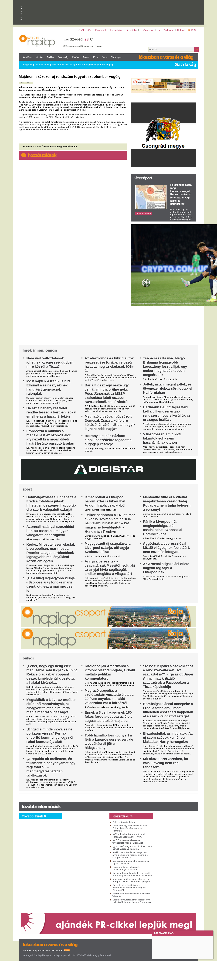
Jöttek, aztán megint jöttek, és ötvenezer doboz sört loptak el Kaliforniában (167, 388)
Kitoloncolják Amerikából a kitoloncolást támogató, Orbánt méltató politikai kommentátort (110, 672)
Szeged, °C (81, 39)
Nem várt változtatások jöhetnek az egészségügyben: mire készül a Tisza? (50, 362)
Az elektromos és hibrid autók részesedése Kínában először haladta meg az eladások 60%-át (109, 364)
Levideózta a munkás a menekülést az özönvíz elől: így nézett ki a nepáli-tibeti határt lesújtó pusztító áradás (50, 437)
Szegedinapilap (30, 64)
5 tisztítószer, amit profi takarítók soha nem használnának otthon (162, 438)
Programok (100, 30)
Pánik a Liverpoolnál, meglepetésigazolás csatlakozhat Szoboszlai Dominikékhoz (162, 528)
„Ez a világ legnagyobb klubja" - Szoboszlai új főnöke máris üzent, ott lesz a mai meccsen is (51, 584)
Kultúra (75, 57)
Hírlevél (181, 30)
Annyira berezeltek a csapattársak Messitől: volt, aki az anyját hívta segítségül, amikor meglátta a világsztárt (110, 567)
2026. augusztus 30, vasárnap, (82, 46)
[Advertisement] (85, 848)
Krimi (95, 57)
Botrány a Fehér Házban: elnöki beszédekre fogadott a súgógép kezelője (108, 440)
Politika (50, 57)
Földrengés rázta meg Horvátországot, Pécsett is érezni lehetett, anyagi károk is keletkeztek (181, 194)
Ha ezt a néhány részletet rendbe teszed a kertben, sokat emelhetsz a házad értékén (51, 412)
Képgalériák (116, 30)
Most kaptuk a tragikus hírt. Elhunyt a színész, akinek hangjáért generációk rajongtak (48, 387)
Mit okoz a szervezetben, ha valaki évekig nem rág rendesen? (165, 763)
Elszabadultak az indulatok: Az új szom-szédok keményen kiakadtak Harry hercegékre (168, 737)
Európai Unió (146, 30)
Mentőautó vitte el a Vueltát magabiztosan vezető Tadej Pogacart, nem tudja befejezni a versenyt (167, 503)
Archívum (168, 30)
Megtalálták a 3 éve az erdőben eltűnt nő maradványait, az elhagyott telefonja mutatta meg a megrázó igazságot (51, 706)
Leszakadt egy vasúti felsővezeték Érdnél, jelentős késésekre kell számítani (129, 828)
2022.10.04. (26, 83)
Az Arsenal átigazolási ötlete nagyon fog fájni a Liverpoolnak (166, 568)
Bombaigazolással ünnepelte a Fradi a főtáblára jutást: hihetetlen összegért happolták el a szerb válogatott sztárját (51, 503)
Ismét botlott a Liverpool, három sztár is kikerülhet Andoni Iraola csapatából (105, 501)
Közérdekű (131, 30)
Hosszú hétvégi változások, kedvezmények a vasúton (126, 868)
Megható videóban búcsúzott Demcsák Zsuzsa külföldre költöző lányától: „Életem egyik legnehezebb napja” (110, 422)
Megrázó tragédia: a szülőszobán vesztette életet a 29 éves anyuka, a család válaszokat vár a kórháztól (109, 696)
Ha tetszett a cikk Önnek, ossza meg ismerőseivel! (50, 146)
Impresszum (29, 950)
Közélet (39, 57)
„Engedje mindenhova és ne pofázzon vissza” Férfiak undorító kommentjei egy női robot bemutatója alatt (49, 735)
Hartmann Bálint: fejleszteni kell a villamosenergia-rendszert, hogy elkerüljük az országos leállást (166, 413)
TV (158, 30)
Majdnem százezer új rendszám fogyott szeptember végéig (83, 64)
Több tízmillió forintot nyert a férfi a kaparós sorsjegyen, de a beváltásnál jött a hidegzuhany (109, 741)
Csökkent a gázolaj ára (124, 822)
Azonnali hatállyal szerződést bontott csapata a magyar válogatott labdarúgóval (50, 531)
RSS (193, 30)
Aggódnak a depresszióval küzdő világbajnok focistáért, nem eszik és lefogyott (166, 548)
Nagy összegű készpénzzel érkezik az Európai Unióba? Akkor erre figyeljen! (131, 880)
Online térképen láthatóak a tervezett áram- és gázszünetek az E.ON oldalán (132, 874)
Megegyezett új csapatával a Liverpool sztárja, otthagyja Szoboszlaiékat (107, 548)
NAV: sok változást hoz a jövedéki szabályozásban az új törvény (129, 835)
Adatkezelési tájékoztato (49, 950)
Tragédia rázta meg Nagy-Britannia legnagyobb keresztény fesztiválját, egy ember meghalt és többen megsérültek (165, 366)
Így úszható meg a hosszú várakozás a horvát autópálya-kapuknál (132, 847)
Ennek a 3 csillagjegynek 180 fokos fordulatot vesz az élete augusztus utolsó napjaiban (108, 716)
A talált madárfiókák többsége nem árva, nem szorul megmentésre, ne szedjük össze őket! (130, 855)
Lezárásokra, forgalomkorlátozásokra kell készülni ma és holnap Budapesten (132, 900)
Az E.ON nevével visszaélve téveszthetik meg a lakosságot (127, 841)
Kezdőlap (27, 57)
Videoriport (116, 57)
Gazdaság (63, 57)
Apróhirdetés (84, 30)
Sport (105, 57)
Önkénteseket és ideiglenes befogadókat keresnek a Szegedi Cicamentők (129, 887)
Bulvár (86, 57)
